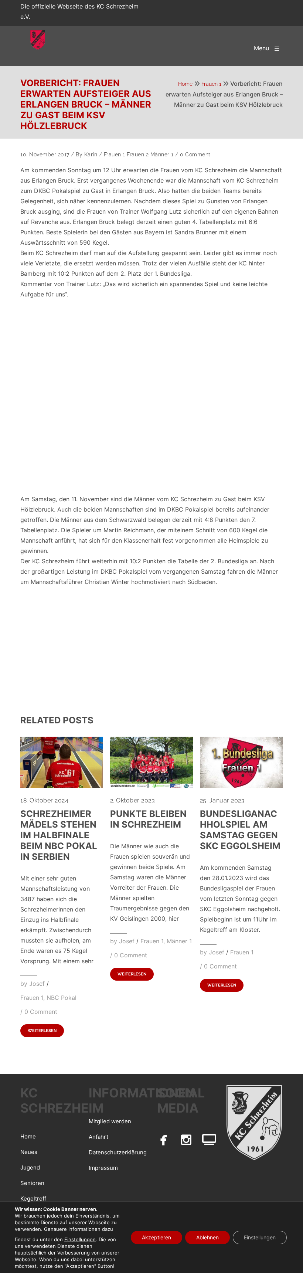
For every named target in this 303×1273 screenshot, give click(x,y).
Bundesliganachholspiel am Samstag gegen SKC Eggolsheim (240, 829)
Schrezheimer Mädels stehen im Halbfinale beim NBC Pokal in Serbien (58, 835)
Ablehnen (207, 1237)
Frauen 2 (138, 154)
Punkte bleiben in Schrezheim (148, 819)
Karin (91, 154)
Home (185, 84)
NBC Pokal (61, 997)
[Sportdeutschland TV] (209, 1139)
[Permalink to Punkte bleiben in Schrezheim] (151, 786)
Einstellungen (80, 1239)
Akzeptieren (156, 1237)
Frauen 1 (211, 84)
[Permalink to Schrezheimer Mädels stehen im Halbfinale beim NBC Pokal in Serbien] (61, 786)
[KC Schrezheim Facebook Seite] (164, 1139)
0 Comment (195, 154)
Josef (37, 983)
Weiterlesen (42, 1030)
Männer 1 (162, 154)
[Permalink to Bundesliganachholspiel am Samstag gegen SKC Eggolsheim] (241, 786)
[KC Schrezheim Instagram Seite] (187, 1139)
